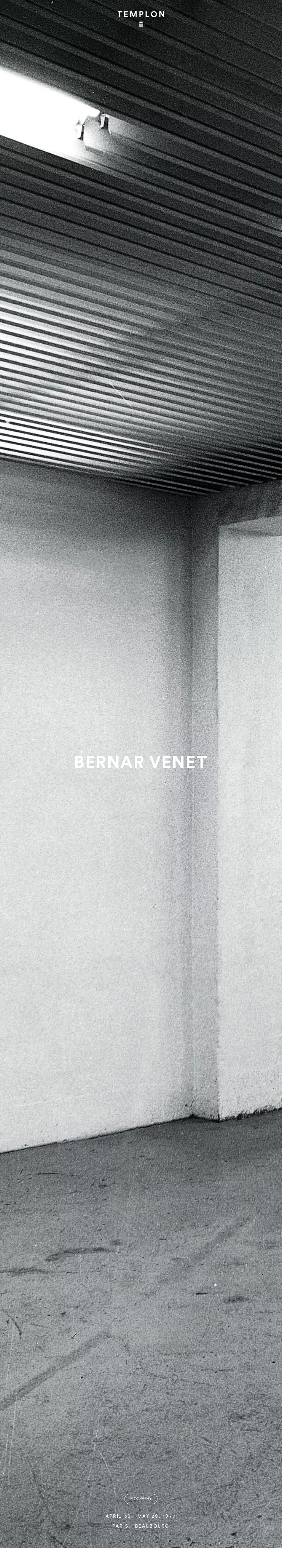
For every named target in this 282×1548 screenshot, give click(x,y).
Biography (141, 1499)
